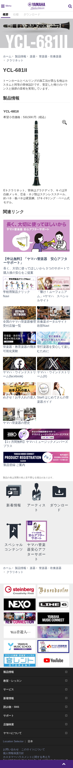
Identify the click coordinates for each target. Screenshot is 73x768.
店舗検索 (8, 724)
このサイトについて (33, 749)
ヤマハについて (12, 733)
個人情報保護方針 (13, 753)
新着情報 (8, 698)
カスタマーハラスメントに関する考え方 (26, 756)
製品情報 (8, 671)
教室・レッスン (12, 680)
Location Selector (13, 741)
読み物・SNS (11, 706)
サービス (8, 689)
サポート (8, 715)
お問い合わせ (11, 749)
